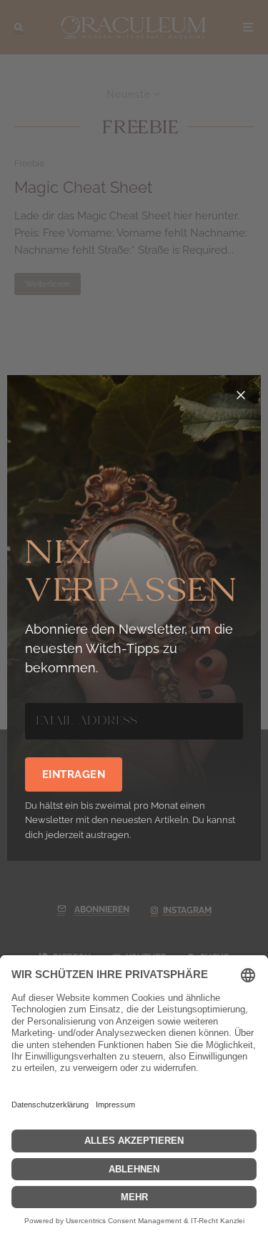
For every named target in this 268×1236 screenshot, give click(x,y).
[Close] (241, 395)
